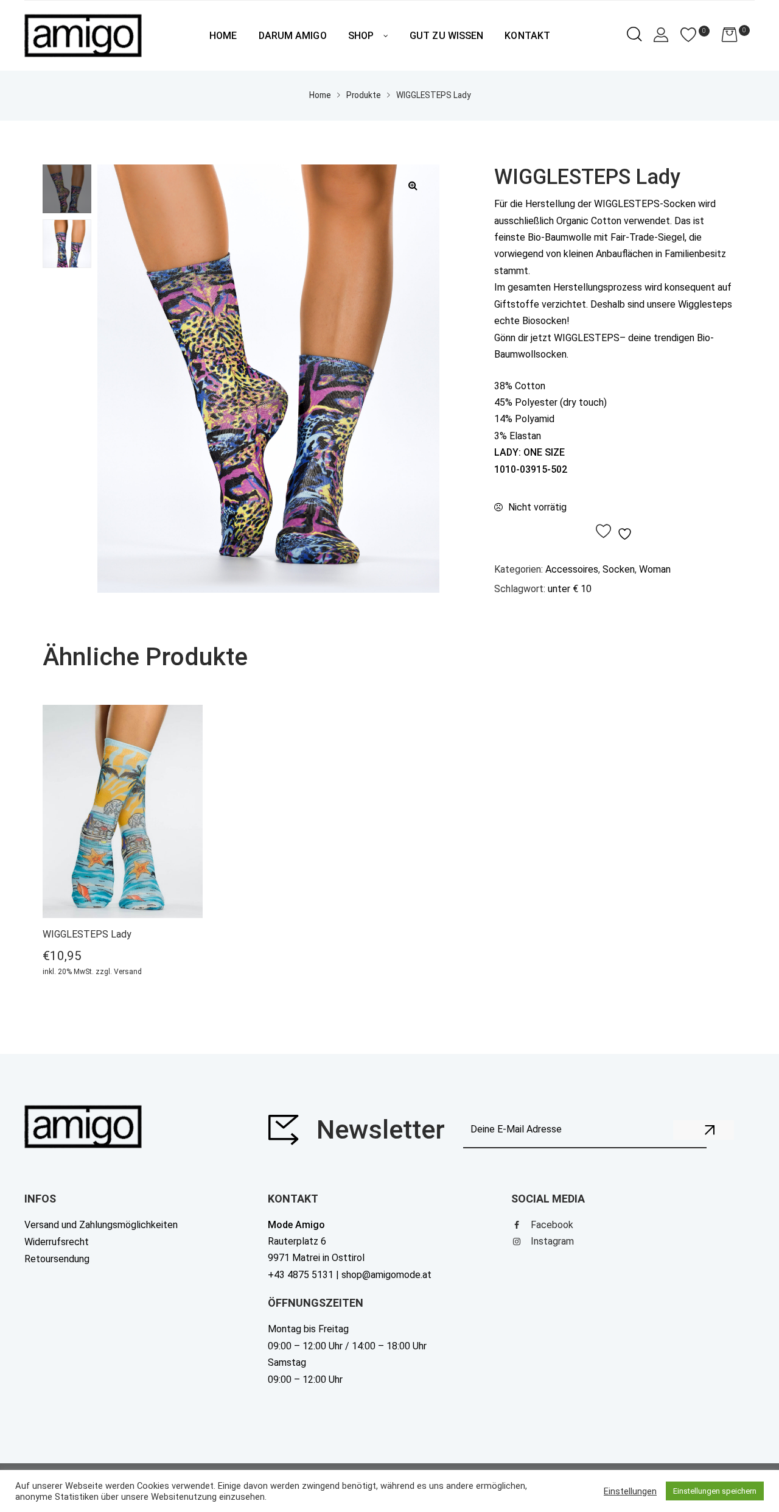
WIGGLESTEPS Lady (87, 934)
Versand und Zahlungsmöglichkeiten (101, 1225)
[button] (412, 185)
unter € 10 (570, 589)
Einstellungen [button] (630, 1491)
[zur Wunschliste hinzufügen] (615, 531)
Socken (619, 569)
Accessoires (571, 569)
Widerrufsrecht (56, 1242)
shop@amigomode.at (386, 1275)
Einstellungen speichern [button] (714, 1491)
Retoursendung (56, 1259)
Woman (655, 569)
